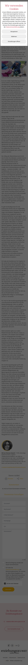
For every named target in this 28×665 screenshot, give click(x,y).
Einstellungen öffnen (14, 41)
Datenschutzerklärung (12, 27)
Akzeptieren (14, 31)
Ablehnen (14, 36)
